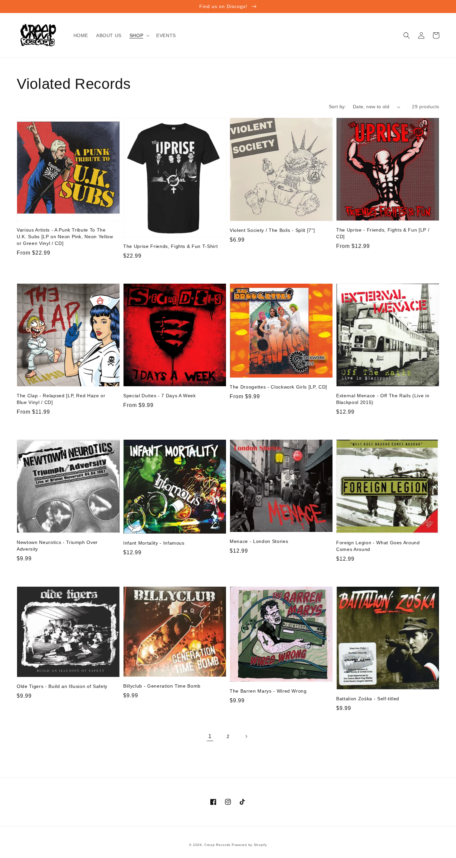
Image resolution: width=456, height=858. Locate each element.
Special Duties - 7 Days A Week (159, 395)
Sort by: (337, 106)
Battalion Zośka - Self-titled (367, 698)
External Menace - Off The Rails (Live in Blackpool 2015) (382, 399)
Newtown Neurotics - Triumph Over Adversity (57, 546)
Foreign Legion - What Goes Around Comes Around (378, 546)
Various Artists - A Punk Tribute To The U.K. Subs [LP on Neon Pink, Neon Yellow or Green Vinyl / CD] (65, 236)
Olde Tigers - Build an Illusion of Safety (62, 686)
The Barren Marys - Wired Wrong (268, 691)
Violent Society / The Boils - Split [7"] (272, 230)
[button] (139, 35)
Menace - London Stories (259, 541)
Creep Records (217, 845)
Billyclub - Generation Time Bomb (162, 686)
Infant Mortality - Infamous (154, 543)
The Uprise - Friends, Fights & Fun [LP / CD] (382, 233)
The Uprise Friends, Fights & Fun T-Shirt (170, 246)
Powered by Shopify (249, 845)
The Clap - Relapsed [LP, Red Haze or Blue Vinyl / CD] (61, 399)
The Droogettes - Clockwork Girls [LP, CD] (278, 387)
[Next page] (246, 736)
